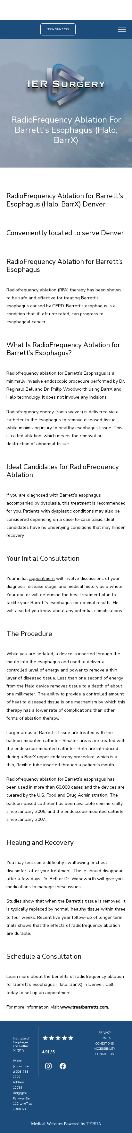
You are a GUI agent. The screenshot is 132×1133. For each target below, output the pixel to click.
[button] (122, 30)
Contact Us (104, 1054)
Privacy (104, 1033)
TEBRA (94, 1124)
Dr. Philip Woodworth (65, 389)
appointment (42, 578)
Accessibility (104, 1049)
